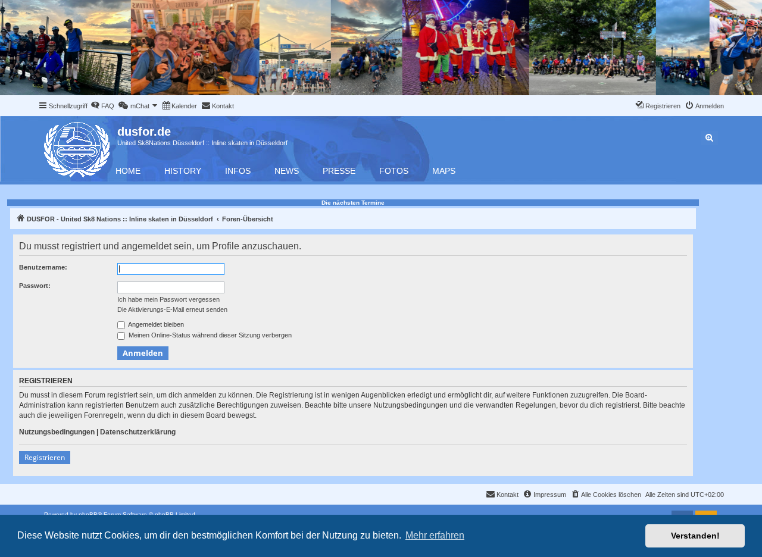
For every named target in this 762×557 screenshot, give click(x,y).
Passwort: (35, 285)
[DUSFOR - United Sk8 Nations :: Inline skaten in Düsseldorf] (77, 147)
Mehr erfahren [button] (434, 535)
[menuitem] (102, 106)
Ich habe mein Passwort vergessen (168, 299)
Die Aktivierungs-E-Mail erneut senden (172, 309)
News (286, 171)
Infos (238, 171)
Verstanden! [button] (695, 535)
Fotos (393, 171)
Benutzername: (43, 267)
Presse (339, 171)
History (182, 171)
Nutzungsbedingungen (57, 432)
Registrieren (44, 457)
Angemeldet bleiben (155, 324)
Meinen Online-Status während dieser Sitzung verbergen (209, 335)
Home (127, 171)
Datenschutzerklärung (138, 432)
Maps (443, 171)
